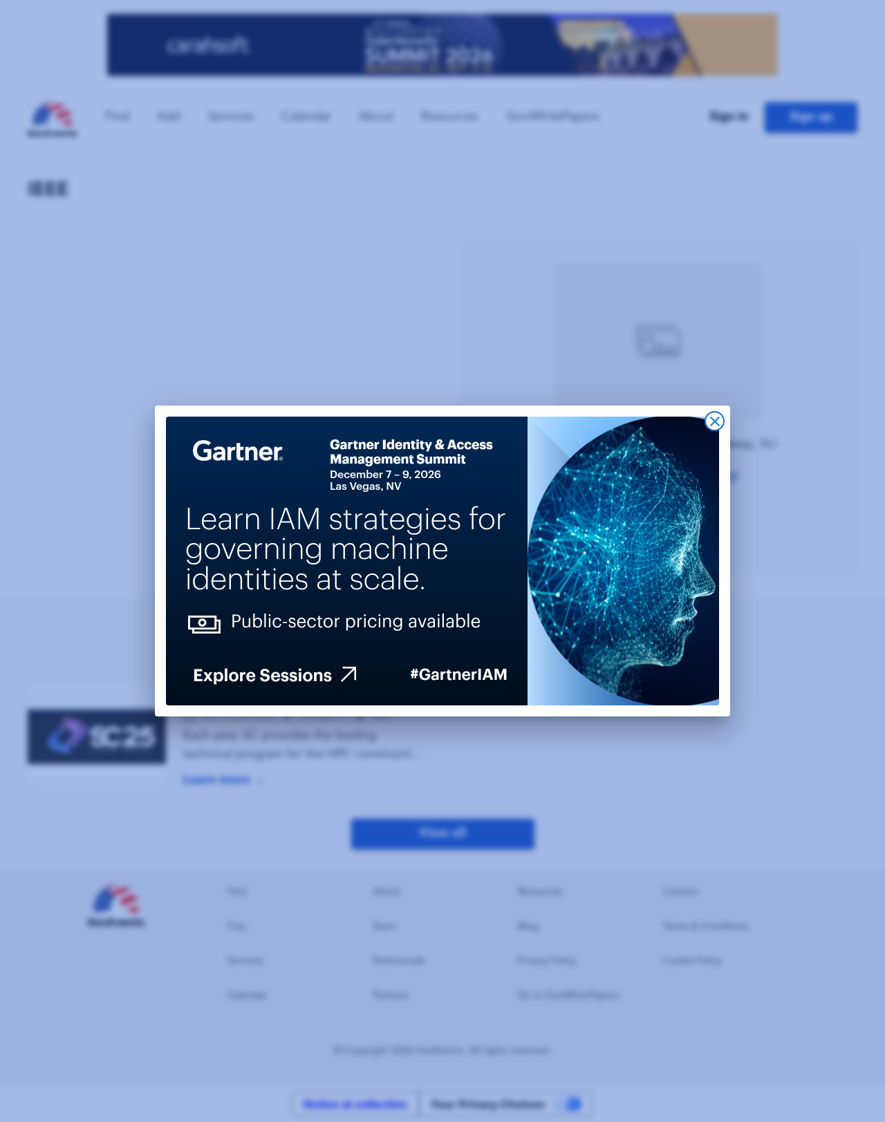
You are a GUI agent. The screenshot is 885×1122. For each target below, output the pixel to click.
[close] (715, 421)
